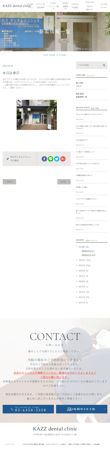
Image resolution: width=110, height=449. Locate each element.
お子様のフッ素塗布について (85, 152)
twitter (56, 159)
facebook (44, 159)
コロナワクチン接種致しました (86, 199)
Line (50, 159)
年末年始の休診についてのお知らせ (87, 163)
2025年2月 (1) (88, 251)
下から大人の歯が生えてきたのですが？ (89, 114)
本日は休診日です (82, 140)
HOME (45, 55)
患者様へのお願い (82, 187)
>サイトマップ (10, 444)
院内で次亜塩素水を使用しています (87, 225)
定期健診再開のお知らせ (84, 175)
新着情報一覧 (53, 55)
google (63, 159)
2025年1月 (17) (88, 255)
